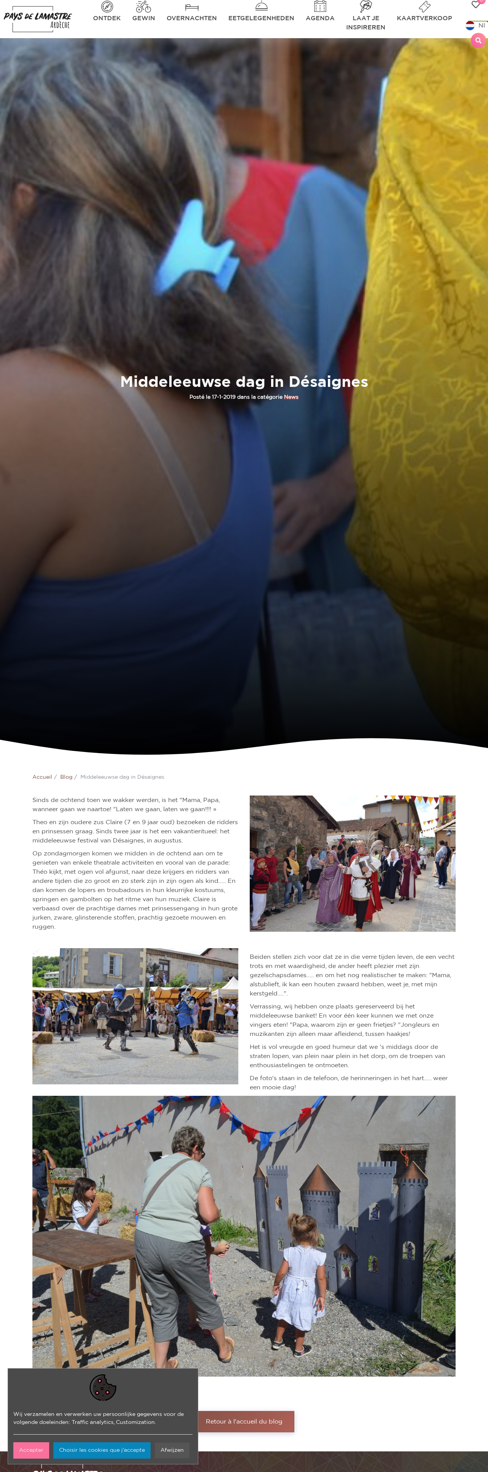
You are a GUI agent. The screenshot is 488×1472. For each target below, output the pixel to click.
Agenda (320, 18)
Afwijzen (172, 1450)
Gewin (143, 18)
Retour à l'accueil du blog (244, 1422)
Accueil (42, 777)
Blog (66, 777)
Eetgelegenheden (261, 18)
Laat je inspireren (365, 23)
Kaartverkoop (424, 18)
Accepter (31, 1450)
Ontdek (107, 18)
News (291, 397)
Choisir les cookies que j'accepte (102, 1450)
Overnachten (192, 18)
